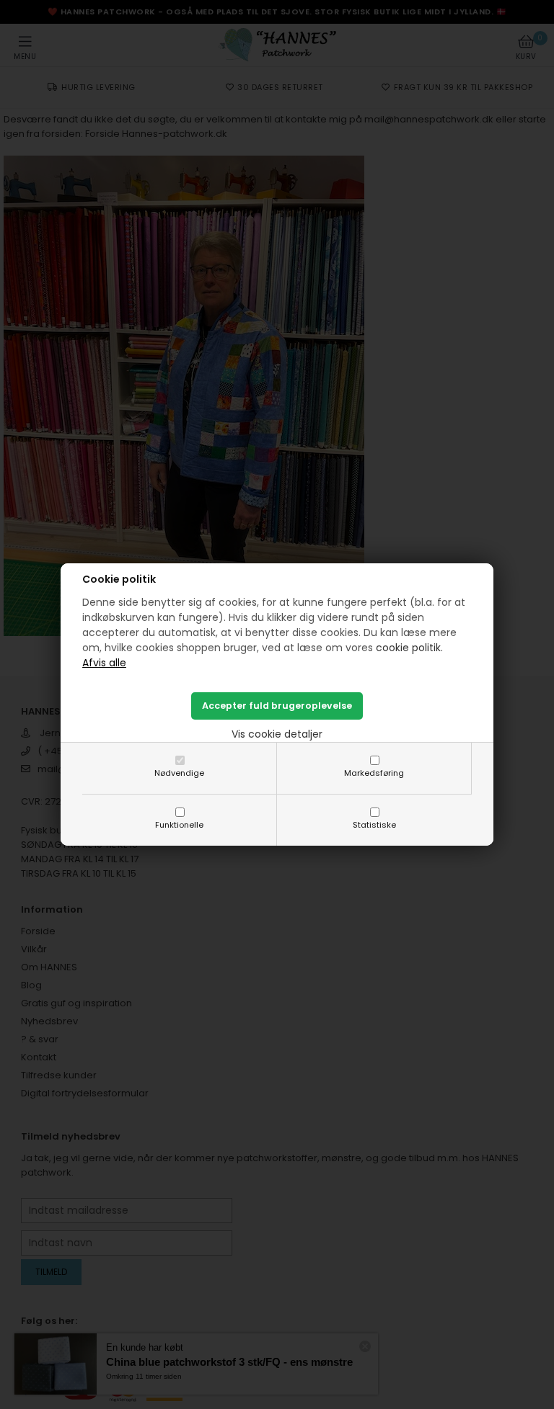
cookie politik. (409, 647)
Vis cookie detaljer (277, 734)
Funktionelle (179, 825)
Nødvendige (179, 773)
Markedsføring (374, 773)
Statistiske (374, 825)
